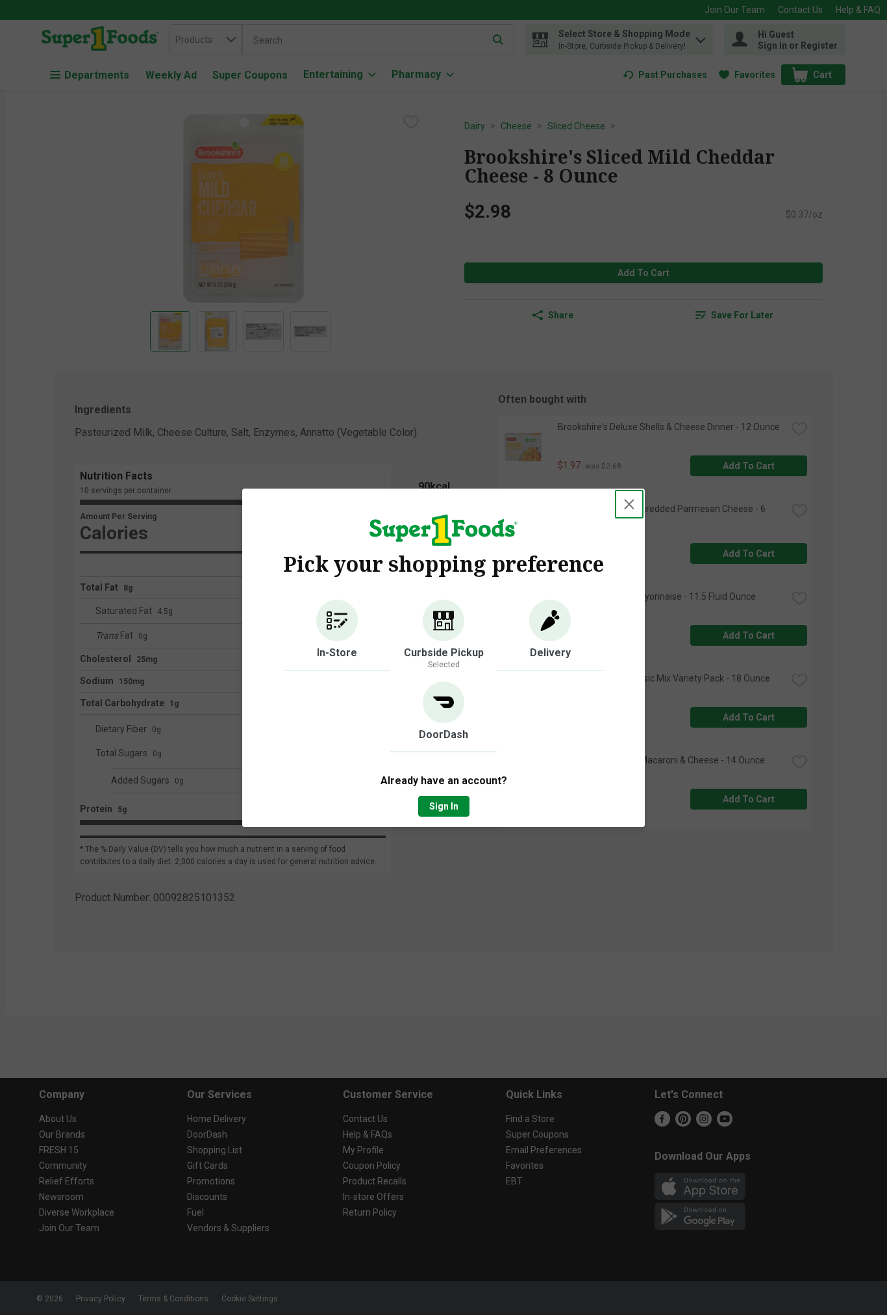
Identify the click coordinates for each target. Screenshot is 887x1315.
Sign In (443, 806)
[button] (337, 635)
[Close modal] (629, 504)
